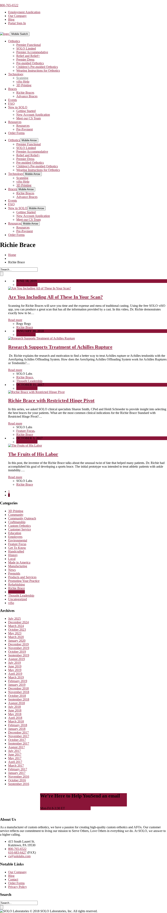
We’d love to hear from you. (109, 804)
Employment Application (24, 12)
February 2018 (17, 725)
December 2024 (18, 622)
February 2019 (17, 681)
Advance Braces (26, 96)
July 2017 (14, 751)
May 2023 (14, 633)
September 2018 (18, 699)
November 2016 (18, 776)
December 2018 (18, 688)
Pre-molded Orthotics (30, 63)
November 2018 (18, 692)
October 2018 (17, 695)
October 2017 (17, 740)
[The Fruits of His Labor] (25, 445)
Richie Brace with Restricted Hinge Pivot (51, 400)
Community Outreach (22, 518)
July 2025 (14, 618)
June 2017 (14, 754)
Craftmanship (16, 522)
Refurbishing (16, 584)
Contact (13, 879)
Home (12, 255)
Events (12, 100)
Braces (12, 89)
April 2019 (15, 673)
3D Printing (23, 85)
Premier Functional (28, 45)
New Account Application (33, 114)
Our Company (17, 16)
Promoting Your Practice (24, 581)
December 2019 (18, 644)
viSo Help (22, 81)
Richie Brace (24, 327)
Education (14, 533)
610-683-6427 (17, 852)
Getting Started (26, 111)
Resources (14, 122)
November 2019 (18, 648)
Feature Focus (25, 431)
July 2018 (14, 706)
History (13, 555)
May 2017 (14, 758)
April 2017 (15, 762)
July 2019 (14, 662)
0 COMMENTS (26, 284)
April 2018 (15, 718)
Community (15, 514)
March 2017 (16, 765)
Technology (15, 74)
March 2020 (16, 637)
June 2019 (14, 666)
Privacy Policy (17, 887)
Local (11, 558)
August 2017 (16, 747)
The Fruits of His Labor (33, 454)
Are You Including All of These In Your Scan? (55, 297)
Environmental (17, 540)
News (12, 570)
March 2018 (16, 721)
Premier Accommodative (32, 52)
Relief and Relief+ (28, 56)
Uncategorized (17, 599)
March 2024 (16, 626)
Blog (11, 19)
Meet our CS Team (28, 118)
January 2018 (16, 729)
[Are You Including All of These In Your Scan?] (39, 288)
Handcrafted (16, 551)
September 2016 (18, 784)
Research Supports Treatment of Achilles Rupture (60, 347)
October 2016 (17, 780)
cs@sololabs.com (19, 856)
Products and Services (22, 577)
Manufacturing (17, 566)
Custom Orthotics (19, 525)
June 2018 (14, 710)
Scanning (22, 78)
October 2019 (17, 651)
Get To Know (17, 547)
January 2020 (16, 640)
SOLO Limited (26, 48)
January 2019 (16, 684)
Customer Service (19, 529)
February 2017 (17, 769)
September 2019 (18, 655)
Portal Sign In (17, 23)
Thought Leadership (29, 381)
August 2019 (16, 659)
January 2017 (16, 773)
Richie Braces (25, 92)
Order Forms (16, 133)
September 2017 (18, 743)
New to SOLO (17, 107)
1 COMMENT (26, 334)
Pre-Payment (24, 129)
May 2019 (14, 670)
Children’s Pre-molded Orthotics (37, 67)
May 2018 (14, 714)
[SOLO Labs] (5, 34)
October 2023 (17, 629)
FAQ (11, 103)
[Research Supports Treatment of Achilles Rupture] (41, 338)
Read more (15, 320)
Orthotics (14, 41)
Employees (15, 536)
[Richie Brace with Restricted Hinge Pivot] (36, 392)
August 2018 (16, 703)
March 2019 (16, 677)
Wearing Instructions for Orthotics (38, 70)
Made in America (19, 562)
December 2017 (18, 732)
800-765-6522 (9, 5)
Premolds (14, 573)
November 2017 (18, 736)
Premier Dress (25, 59)
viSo (11, 603)
